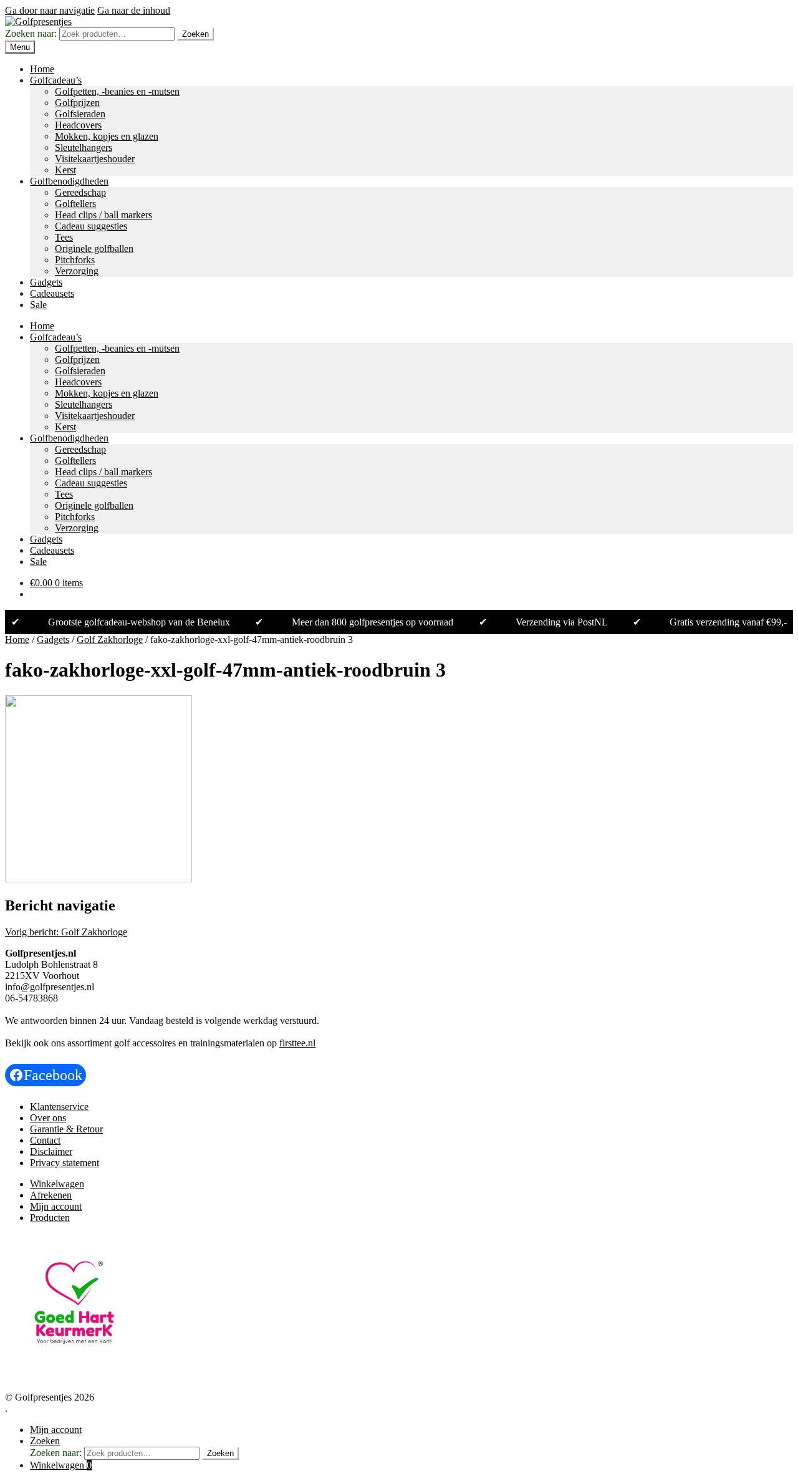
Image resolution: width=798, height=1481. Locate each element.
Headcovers (78, 125)
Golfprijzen (77, 102)
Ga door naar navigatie (50, 10)
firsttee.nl (297, 1043)
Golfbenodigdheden (69, 181)
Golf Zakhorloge (110, 639)
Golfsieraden (80, 114)
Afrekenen (51, 1195)
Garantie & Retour (66, 1129)
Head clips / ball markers (103, 215)
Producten (50, 1217)
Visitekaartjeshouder (95, 158)
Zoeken (195, 34)
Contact (45, 1140)
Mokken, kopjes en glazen (106, 136)
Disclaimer (51, 1151)
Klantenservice (59, 1106)
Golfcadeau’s (56, 80)
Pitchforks (75, 259)
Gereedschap (80, 192)
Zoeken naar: (31, 33)
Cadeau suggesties (91, 226)
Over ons (48, 1117)
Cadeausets (52, 293)
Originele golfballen (94, 248)
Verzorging (77, 271)
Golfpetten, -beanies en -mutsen (117, 91)
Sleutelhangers (83, 147)
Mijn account (56, 1206)
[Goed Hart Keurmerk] (74, 1368)
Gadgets (46, 282)
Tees (64, 237)
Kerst (65, 170)
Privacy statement (64, 1162)
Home (42, 69)
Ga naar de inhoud (133, 10)
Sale (38, 304)
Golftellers (75, 203)
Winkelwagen (57, 1184)
